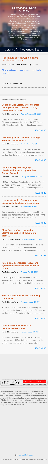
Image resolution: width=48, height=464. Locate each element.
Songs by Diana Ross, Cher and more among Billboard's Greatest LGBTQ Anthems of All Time (20, 108)
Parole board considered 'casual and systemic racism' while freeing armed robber (20, 266)
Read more (40, 130)
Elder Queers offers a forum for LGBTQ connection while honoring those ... (19, 233)
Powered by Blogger (25, 455)
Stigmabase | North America (24, 9)
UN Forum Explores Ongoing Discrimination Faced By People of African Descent (19, 170)
